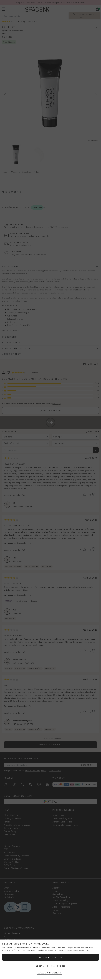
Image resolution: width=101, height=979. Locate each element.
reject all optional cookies (50, 966)
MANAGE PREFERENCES (49, 972)
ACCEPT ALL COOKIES (50, 957)
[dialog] (50, 959)
